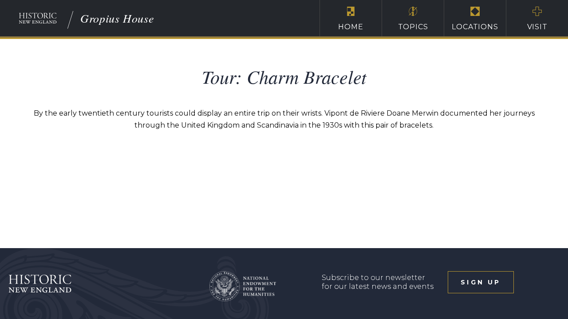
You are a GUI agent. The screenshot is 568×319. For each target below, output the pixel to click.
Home (350, 27)
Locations (475, 27)
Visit (537, 27)
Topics (413, 27)
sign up (481, 282)
